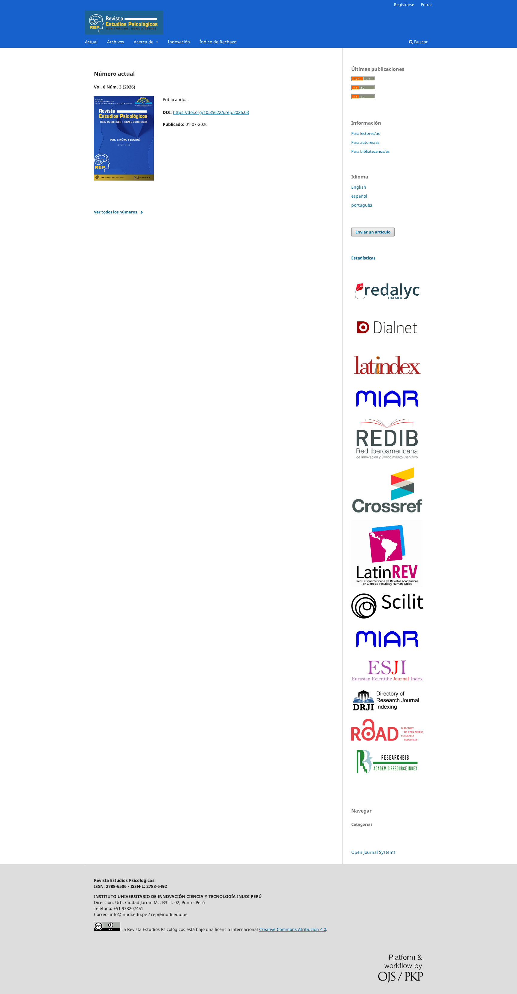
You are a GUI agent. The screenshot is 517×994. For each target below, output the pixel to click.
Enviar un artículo (372, 232)
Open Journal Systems (373, 852)
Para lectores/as (365, 133)
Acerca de (144, 42)
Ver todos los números (115, 212)
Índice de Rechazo (218, 42)
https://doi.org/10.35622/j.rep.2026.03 (211, 112)
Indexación (179, 42)
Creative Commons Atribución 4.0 (292, 929)
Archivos (115, 42)
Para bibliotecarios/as (370, 151)
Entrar (426, 4)
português (361, 205)
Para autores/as (365, 142)
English (358, 187)
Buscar (420, 42)
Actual (91, 42)
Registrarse (404, 4)
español (359, 196)
